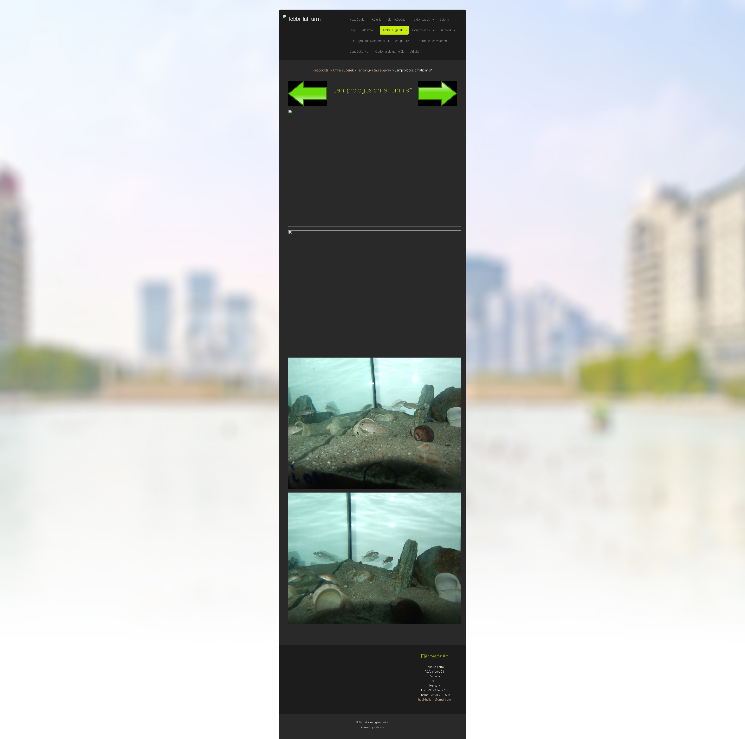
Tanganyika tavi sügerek (374, 70)
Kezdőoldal (321, 70)
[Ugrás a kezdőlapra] (312, 19)
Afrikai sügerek (343, 70)
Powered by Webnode (372, 727)
